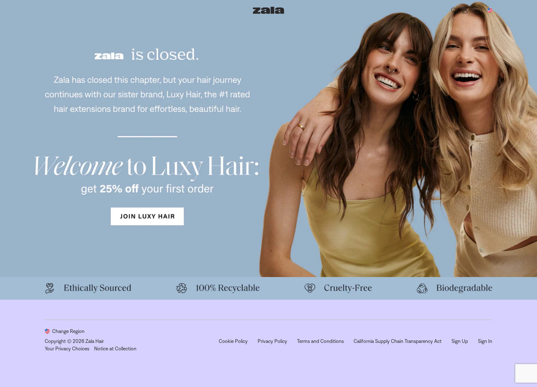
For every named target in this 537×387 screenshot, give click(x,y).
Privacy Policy (272, 341)
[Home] (268, 10)
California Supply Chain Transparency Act (398, 341)
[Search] (454, 10)
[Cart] (476, 10)
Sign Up (460, 341)
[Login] (465, 10)
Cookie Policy (233, 341)
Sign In (485, 341)
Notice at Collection (115, 348)
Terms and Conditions (320, 341)
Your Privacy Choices (67, 348)
